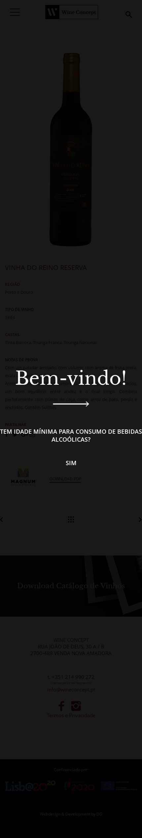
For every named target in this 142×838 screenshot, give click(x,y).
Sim (71, 463)
